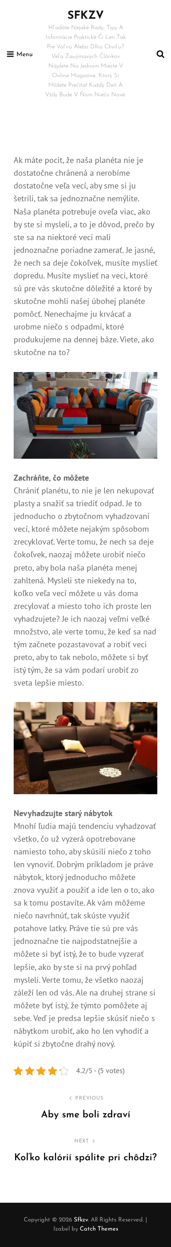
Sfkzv (85, 15)
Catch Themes (99, 1229)
